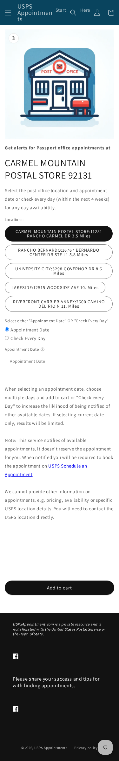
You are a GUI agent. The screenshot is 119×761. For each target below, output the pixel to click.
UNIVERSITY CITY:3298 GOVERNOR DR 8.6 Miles (58, 271)
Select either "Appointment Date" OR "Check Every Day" (57, 321)
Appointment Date (30, 330)
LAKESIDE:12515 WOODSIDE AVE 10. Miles (55, 287)
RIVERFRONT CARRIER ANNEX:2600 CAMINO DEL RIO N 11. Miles (59, 304)
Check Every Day (28, 338)
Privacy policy (86, 747)
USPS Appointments (51, 747)
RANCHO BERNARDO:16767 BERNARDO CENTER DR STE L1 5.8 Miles (58, 252)
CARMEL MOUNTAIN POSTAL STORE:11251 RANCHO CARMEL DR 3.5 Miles (59, 234)
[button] (8, 13)
